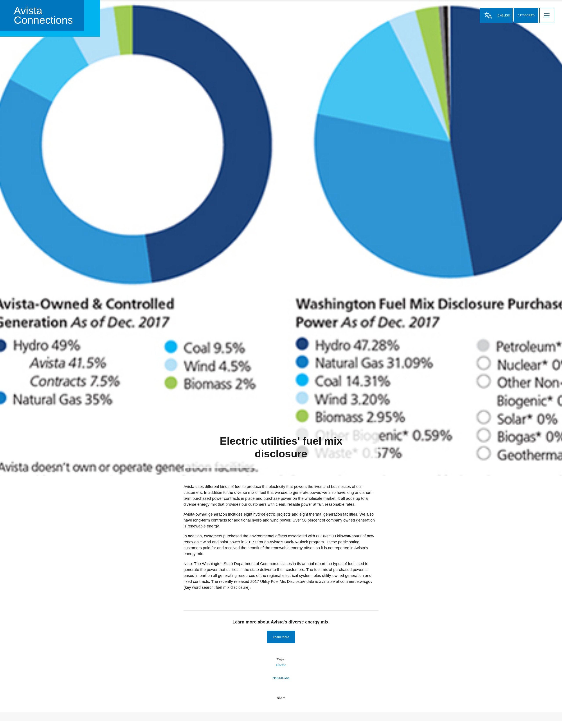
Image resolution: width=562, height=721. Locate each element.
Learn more (281, 637)
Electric (281, 665)
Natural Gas (281, 677)
